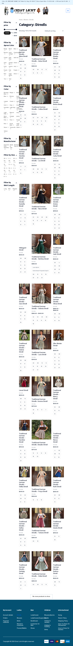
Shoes (33, 628)
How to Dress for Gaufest (63, 628)
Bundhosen (34, 621)
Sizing (60, 615)
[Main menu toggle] (68, 11)
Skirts (18, 621)
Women (26, 19)
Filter (7, 33)
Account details (8, 615)
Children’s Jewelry (47, 621)
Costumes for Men (35, 624)
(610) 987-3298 (12, 1)
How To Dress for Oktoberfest (64, 624)
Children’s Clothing (47, 626)
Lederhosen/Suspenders (36, 618)
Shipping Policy (63, 621)
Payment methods (6, 621)
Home (20, 19)
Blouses (19, 618)
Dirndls (19, 615)
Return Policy (62, 618)
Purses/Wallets (22, 628)
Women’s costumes (20, 624)
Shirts (46, 629)
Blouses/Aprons (49, 615)
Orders (5, 618)
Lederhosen (34, 615)
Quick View (24, 45)
